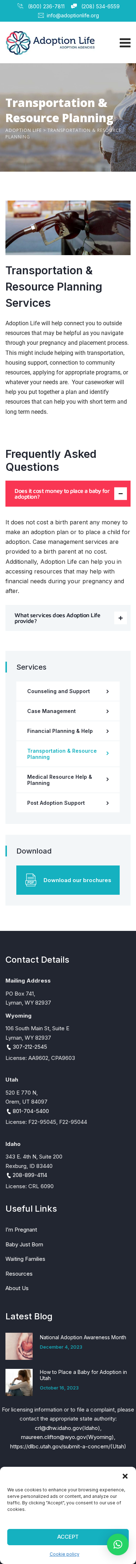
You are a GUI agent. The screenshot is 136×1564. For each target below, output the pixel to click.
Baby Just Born (24, 1244)
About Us (17, 1288)
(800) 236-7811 (45, 6)
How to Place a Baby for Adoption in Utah (83, 1375)
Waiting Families (25, 1258)
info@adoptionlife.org (73, 15)
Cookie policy (64, 1554)
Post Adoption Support (56, 803)
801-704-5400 (31, 1111)
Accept (68, 1536)
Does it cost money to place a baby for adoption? (62, 493)
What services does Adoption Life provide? (57, 618)
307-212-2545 (30, 1046)
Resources (19, 1273)
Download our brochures (77, 880)
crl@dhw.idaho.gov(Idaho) (67, 1428)
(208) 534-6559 (100, 6)
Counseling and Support (58, 691)
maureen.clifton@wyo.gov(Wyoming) (67, 1437)
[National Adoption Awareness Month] (19, 1346)
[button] (125, 1475)
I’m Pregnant (21, 1229)
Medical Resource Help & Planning (59, 780)
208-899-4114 (30, 1175)
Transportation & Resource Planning (62, 754)
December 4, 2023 (61, 1347)
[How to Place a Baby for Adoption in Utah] (19, 1382)
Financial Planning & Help (60, 731)
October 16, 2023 (59, 1388)
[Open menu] (123, 42)
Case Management (51, 711)
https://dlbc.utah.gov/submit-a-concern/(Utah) (68, 1446)
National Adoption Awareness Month (83, 1337)
